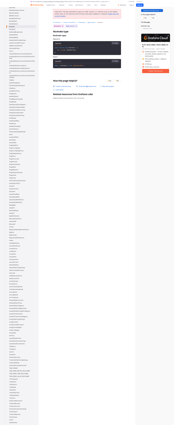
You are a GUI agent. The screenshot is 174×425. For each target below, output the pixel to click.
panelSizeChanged (14, 126)
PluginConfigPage (14, 148)
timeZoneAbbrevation (15, 401)
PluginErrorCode (14, 159)
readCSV (11, 213)
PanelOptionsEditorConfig (17, 110)
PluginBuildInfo (13, 145)
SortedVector (13, 284)
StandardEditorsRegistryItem (18, 308)
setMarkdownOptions (15, 276)
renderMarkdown (14, 243)
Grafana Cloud (50, 5)
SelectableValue (14, 265)
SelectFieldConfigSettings (17, 267)
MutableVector (13, 24)
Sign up (139, 5)
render (11, 240)
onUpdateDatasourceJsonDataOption (20, 54)
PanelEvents (12, 93)
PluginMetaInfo (13, 170)
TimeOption (12, 382)
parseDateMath (13, 137)
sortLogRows (13, 292)
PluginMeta (12, 167)
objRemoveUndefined (15, 45)
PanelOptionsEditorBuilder (17, 107)
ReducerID (12, 224)
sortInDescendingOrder (16, 289)
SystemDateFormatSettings (17, 341)
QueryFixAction (13, 189)
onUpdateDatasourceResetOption (19, 68)
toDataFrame (13, 422)
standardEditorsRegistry (16, 305)
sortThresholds (13, 297)
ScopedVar (12, 254)
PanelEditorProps (14, 91)
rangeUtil (12, 208)
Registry (11, 232)
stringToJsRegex (14, 330)
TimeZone (12, 398)
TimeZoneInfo (13, 411)
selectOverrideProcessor (16, 270)
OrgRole (11, 80)
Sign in (132, 5)
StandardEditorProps (15, 303)
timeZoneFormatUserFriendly (17, 409)
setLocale (12, 273)
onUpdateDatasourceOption (17, 65)
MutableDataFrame (15, 18)
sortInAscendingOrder (15, 286)
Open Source (79, 5)
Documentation (57, 22)
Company (103, 5)
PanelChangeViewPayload (17, 85)
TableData (12, 346)
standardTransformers (16, 314)
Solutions (61, 5)
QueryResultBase (14, 194)
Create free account (155, 71)
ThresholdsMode (14, 362)
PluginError (12, 156)
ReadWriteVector (14, 216)
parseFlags (12, 140)
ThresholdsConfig (14, 357)
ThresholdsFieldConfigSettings (18, 360)
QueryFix (11, 186)
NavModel (12, 29)
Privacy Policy (60, 1)
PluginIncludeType (14, 164)
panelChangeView (14, 83)
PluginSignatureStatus (16, 172)
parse (11, 134)
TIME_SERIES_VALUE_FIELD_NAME (19, 376)
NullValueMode (13, 37)
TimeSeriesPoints (14, 392)
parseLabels (12, 142)
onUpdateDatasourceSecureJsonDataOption (22, 72)
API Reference (81, 22)
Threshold (12, 354)
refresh (11, 227)
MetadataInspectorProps (16, 10)
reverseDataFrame (14, 246)
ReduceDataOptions (15, 218)
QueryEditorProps (14, 183)
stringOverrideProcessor (16, 324)
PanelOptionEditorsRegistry (17, 104)
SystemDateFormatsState (17, 343)
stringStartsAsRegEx (15, 327)
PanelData (12, 88)
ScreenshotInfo (13, 259)
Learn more (104, 1)
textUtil (11, 352)
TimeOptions (13, 384)
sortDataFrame (13, 281)
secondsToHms (13, 262)
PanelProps (12, 123)
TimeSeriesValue (14, 395)
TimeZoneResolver (14, 414)
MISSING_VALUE (14, 15)
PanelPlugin (12, 118)
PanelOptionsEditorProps (16, 115)
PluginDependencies (15, 153)
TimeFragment (13, 379)
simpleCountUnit (14, 278)
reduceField (12, 221)
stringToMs (12, 333)
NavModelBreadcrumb (15, 32)
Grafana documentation (69, 22)
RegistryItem (13, 235)
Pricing (70, 5)
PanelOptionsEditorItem (16, 112)
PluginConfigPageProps (16, 150)
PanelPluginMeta (14, 121)
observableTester (14, 48)
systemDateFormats (15, 338)
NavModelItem (13, 35)
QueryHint (12, 191)
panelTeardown (13, 129)
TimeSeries (12, 390)
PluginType (12, 178)
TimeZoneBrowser (14, 403)
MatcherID (12, 7)
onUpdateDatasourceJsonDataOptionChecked (22, 57)
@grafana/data (92, 22)
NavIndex (12, 26)
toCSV (11, 420)
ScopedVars (12, 256)
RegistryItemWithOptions (16, 237)
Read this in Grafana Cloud (151, 10)
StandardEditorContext (16, 300)
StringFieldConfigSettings (17, 319)
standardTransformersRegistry (18, 316)
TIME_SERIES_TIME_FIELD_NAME (18, 373)
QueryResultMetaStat (15, 202)
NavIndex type (145, 26)
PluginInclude (13, 161)
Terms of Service (48, 1)
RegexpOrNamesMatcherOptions (19, 229)
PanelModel (12, 102)
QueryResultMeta (14, 197)
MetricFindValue (14, 13)
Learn (88, 5)
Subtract (11, 335)
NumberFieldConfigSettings (17, 40)
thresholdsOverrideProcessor (18, 365)
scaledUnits (12, 251)
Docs (96, 5)
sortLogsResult (13, 295)
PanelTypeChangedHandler (17, 131)
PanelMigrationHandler (16, 99)
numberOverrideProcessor (17, 43)
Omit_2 (11, 51)
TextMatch (12, 349)
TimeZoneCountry (14, 406)
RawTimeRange (13, 210)
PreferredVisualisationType (17, 180)
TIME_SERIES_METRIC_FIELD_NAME (19, 371)
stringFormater (13, 322)
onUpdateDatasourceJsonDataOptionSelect (22, 62)
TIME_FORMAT (13, 368)
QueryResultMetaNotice (16, 199)
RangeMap (12, 205)
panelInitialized (13, 96)
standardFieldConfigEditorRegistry (19, 311)
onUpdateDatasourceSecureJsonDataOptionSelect (22, 76)
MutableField (13, 21)
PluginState (12, 175)
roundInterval (13, 248)
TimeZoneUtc (13, 417)
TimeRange (12, 387)
